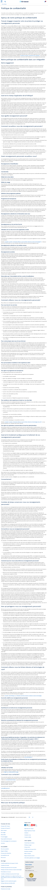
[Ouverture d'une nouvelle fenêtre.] (25, 825)
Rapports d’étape (4, 851)
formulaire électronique (11, 779)
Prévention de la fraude (5, 888)
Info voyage (3, 832)
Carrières (3, 843)
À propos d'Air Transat (5, 826)
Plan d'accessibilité (5, 849)
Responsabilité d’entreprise (6, 839)
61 (32, 817)
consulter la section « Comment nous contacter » (30, 55)
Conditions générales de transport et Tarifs (9, 863)
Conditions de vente (5, 865)
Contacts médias (27, 837)
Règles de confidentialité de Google (11, 772)
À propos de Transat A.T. (5, 828)
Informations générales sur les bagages (32, 857)
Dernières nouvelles (28, 851)
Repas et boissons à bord (29, 855)
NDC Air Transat (27, 853)
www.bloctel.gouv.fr (28, 757)
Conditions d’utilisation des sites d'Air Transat (10, 873)
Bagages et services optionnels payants (8, 881)
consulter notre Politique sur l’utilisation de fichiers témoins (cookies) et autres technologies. (23, 695)
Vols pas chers (27, 847)
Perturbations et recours (6, 871)
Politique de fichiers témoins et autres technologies (11, 869)
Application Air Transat (28, 828)
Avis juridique (4, 4)
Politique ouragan (27, 845)
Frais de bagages (4, 836)
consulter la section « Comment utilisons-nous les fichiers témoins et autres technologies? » (22, 241)
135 (29, 817)
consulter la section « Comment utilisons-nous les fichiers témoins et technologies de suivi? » (23, 422)
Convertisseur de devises (29, 842)
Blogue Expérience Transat (29, 830)
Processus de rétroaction (6, 853)
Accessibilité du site (5, 855)
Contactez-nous (27, 835)
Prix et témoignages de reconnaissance (8, 841)
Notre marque (4, 830)
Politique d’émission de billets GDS (8, 883)
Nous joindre (28, 864)
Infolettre (26, 832)
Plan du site (3, 857)
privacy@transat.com (5, 788)
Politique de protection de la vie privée (9, 867)
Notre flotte (3, 834)
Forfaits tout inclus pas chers (30, 849)
